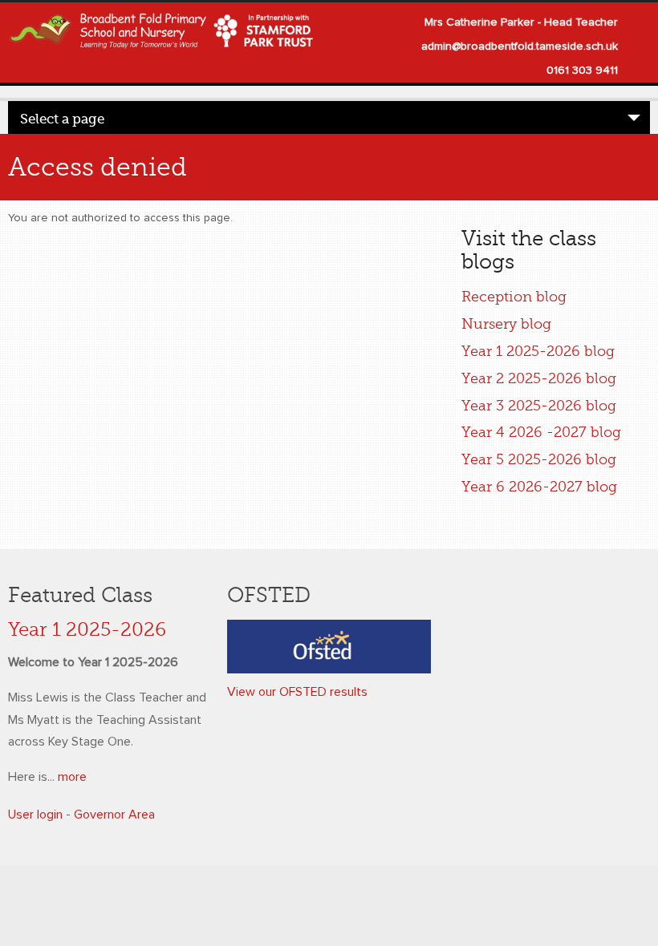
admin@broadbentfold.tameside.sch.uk (519, 46)
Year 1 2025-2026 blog (538, 351)
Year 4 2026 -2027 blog (541, 432)
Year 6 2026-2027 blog (539, 487)
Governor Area (114, 814)
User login (35, 814)
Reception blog (514, 297)
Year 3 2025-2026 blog (538, 406)
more (72, 776)
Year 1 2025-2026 (87, 630)
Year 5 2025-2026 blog (538, 459)
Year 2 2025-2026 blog (538, 378)
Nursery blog (506, 324)
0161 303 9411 (582, 70)
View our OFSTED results (297, 691)
